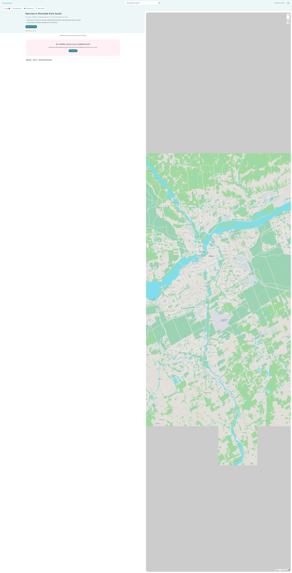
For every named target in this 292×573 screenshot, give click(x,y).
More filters (41, 8)
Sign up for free (31, 26)
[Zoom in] (288, 15)
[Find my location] (288, 22)
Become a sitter (279, 3)
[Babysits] (7, 3)
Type (7, 8)
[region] (218, 292)
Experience (17, 8)
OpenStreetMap (284, 570)
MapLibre (277, 570)
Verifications (29, 8)
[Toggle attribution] (289, 570)
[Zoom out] (288, 18)
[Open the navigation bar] (288, 3)
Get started (73, 50)
